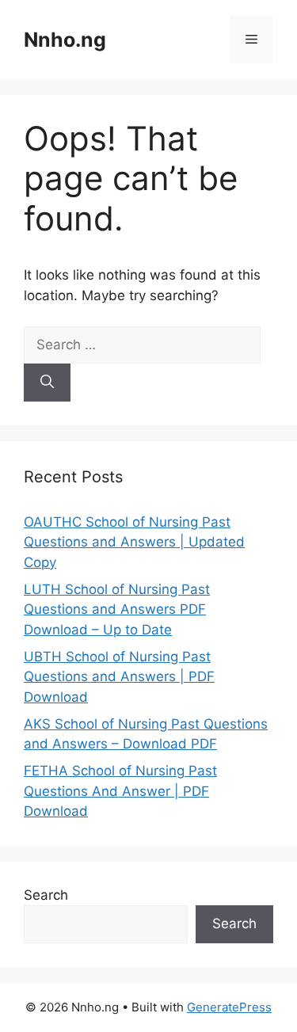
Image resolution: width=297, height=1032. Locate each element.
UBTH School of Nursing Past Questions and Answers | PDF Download (119, 677)
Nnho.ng (65, 39)
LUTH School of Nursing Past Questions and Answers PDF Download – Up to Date (117, 609)
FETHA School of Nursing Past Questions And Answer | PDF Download (120, 791)
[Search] (47, 383)
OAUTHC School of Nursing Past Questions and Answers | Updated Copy (134, 542)
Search (46, 895)
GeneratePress (229, 1007)
